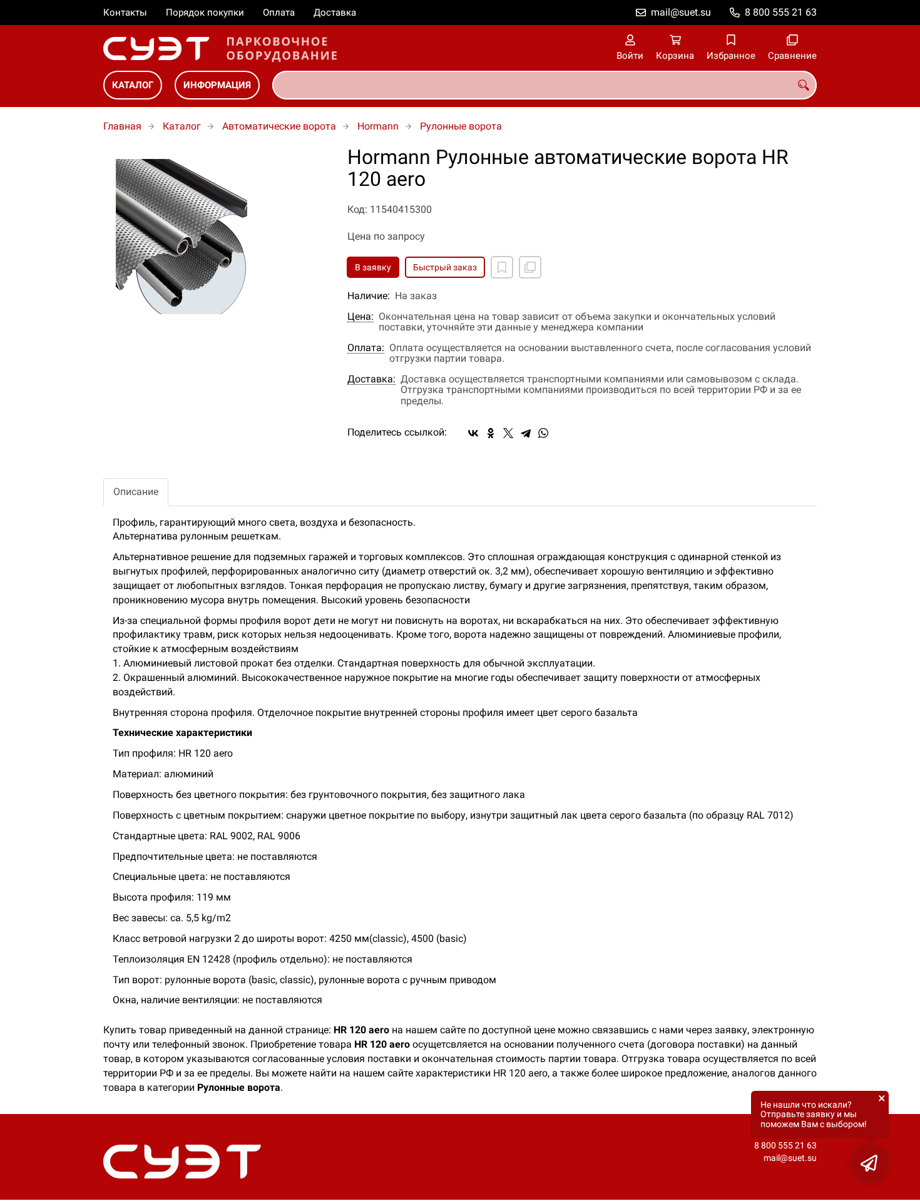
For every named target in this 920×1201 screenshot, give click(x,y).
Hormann (378, 126)
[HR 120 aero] (216, 236)
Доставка (335, 12)
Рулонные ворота (461, 126)
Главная (122, 126)
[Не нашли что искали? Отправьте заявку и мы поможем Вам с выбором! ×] (870, 1163)
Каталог (132, 85)
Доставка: (371, 379)
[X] (508, 433)
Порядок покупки (205, 12)
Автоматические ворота (279, 126)
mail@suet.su (681, 12)
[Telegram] (525, 433)
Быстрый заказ (445, 267)
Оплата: (365, 348)
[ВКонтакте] (473, 433)
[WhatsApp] (543, 433)
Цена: (360, 316)
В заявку (373, 267)
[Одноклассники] (490, 433)
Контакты (125, 12)
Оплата (279, 12)
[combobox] (544, 85)
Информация (217, 85)
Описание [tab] (135, 492)
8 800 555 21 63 (781, 12)
